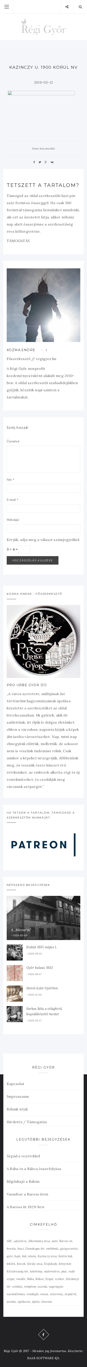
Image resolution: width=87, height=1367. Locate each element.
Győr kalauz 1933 (39, 967)
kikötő (11, 1264)
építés (36, 1302)
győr (10, 1256)
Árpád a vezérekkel (23, 1156)
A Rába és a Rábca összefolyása (34, 1168)
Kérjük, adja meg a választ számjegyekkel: (43, 539)
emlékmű (52, 1249)
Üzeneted (13, 441)
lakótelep (36, 1271)
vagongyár (56, 1286)
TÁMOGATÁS (18, 240)
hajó (17, 1256)
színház (17, 1286)
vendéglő (33, 1294)
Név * (10, 480)
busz (21, 1249)
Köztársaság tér (17, 1271)
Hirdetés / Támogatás (27, 1122)
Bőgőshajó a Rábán (23, 1181)
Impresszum (18, 1096)
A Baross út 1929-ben (25, 1207)
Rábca (39, 1279)
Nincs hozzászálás (43, 148)
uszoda (42, 1286)
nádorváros (52, 1271)
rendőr (20, 1279)
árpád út (70, 1294)
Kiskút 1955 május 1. (41, 947)
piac (64, 1271)
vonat (44, 1294)
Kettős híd (65, 1256)
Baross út (65, 1241)
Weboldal (13, 520)
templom (30, 1286)
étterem (46, 1302)
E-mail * (12, 500)
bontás (11, 1249)
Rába (30, 1279)
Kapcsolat (15, 1083)
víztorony (56, 1294)
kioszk (21, 1264)
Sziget (49, 1279)
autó (55, 1241)
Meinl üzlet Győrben (42, 988)
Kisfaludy (50, 1264)
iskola (32, 1256)
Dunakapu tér (34, 1249)
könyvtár (65, 1264)
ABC (9, 1241)
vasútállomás (16, 1294)
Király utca (35, 1264)
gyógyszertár (69, 1249)
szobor (59, 1279)
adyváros (20, 1241)
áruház (11, 1302)
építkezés (24, 1302)
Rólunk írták (17, 1109)
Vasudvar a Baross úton (27, 1194)
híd (24, 1256)
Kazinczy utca (47, 1256)
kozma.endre (21, 350)
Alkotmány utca (39, 1241)
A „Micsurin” (21, 930)
